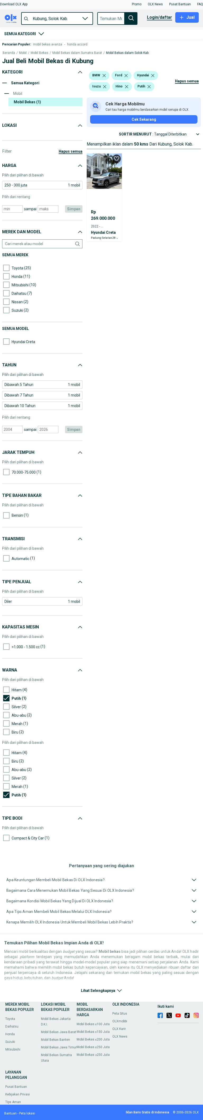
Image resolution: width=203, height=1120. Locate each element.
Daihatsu (12, 1026)
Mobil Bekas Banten (55, 1040)
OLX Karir (119, 1029)
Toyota (10, 1019)
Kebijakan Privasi (17, 1094)
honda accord (77, 44)
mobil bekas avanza (47, 44)
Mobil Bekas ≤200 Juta (93, 1039)
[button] (13, 4)
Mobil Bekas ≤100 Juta (93, 1024)
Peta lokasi (27, 1113)
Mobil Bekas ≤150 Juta (93, 1032)
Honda (10, 1034)
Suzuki (10, 1042)
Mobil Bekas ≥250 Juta (93, 1055)
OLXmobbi (119, 1021)
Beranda (9, 53)
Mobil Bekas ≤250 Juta (93, 1047)
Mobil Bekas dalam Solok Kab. (127, 53)
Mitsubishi (12, 1049)
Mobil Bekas (39, 53)
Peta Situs (119, 1013)
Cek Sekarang (144, 119)
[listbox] (104, 75)
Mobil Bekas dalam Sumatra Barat (77, 53)
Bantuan (10, 1113)
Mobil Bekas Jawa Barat (58, 1032)
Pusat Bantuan (16, 1087)
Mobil (23, 53)
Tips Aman (13, 1102)
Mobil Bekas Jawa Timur (59, 1047)
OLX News (119, 1036)
